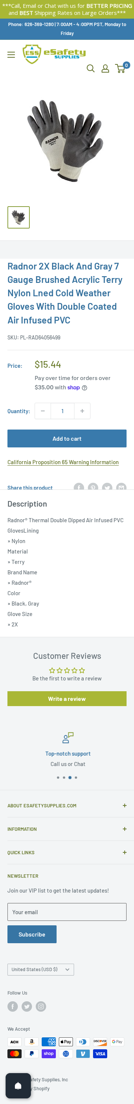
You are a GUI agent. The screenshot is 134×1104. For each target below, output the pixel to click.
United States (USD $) (34, 969)
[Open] (18, 1085)
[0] (120, 68)
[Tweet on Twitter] (107, 487)
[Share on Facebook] (79, 487)
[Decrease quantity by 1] (43, 411)
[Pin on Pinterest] (93, 487)
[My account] (105, 68)
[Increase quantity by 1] (82, 411)
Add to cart (67, 438)
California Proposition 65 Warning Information (63, 462)
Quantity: (18, 411)
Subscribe (32, 934)
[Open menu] (11, 55)
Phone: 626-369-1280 (31, 24)
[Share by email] (121, 487)
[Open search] (91, 68)
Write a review (67, 698)
